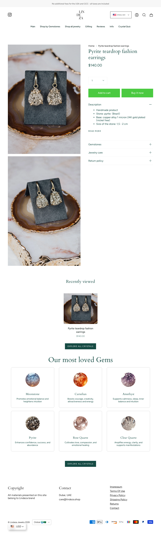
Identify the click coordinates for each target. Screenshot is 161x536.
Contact (114, 508)
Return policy (95, 160)
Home (91, 46)
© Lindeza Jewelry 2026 (19, 522)
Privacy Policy (117, 495)
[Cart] (151, 15)
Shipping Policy (118, 499)
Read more (94, 131)
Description (94, 104)
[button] (50, 26)
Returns (114, 503)
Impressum (116, 486)
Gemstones (94, 144)
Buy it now (137, 92)
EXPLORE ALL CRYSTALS (80, 346)
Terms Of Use (117, 491)
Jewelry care (95, 152)
